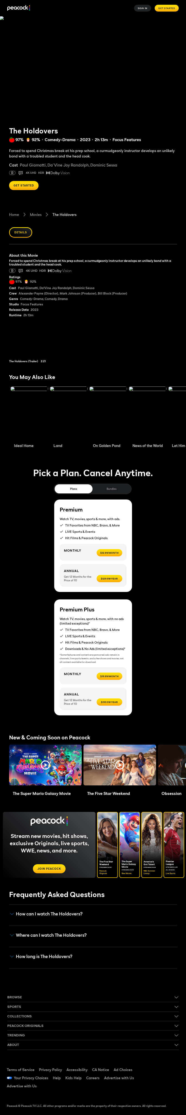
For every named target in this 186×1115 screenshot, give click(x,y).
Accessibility (77, 1069)
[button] (45, 765)
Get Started (166, 8)
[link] (38, 342)
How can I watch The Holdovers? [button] (49, 914)
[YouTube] (158, 1077)
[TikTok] (170, 1064)
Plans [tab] (73, 488)
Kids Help (73, 1078)
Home (14, 214)
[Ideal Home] (29, 413)
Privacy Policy (50, 1069)
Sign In (143, 8)
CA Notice (100, 1069)
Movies (36, 214)
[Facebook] (158, 1064)
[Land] (69, 413)
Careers (93, 1078)
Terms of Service (20, 1069)
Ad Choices (123, 1069)
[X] (158, 1090)
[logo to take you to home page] (18, 8)
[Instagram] (170, 1077)
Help (57, 1078)
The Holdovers (64, 214)
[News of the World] (147, 413)
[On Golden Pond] (108, 413)
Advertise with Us (119, 1078)
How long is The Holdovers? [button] (44, 956)
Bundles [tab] (111, 488)
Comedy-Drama (60, 139)
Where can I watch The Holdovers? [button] (51, 935)
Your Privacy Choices (31, 1078)
